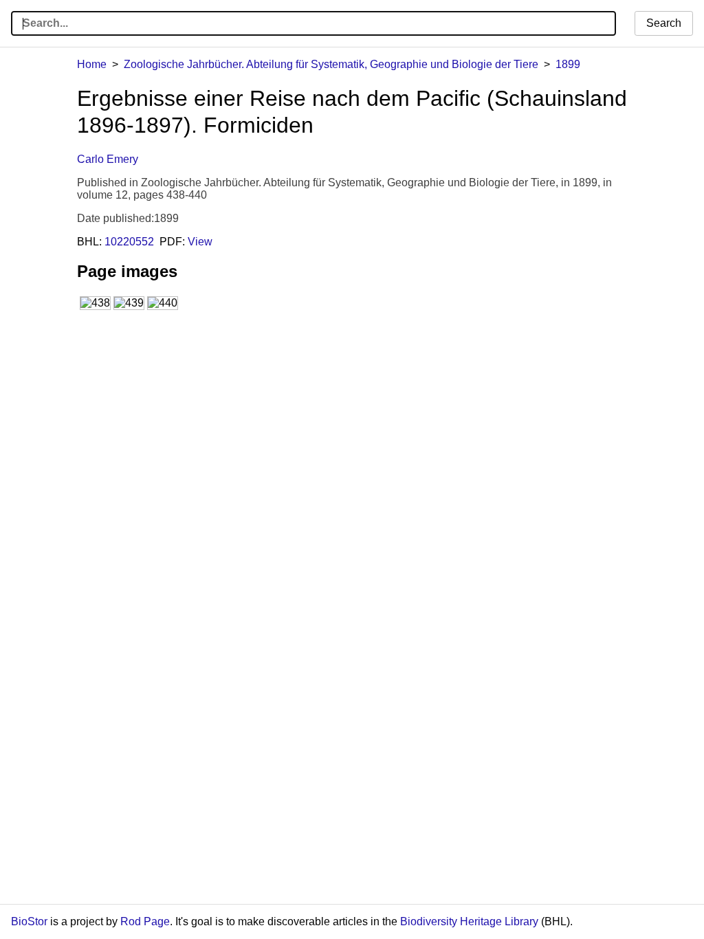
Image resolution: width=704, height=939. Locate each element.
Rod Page (145, 921)
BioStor (29, 921)
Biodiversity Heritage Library (469, 921)
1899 (568, 64)
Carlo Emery (107, 159)
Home (92, 64)
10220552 (129, 241)
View (200, 241)
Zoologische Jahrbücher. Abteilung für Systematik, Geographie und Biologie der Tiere (331, 64)
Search (663, 23)
